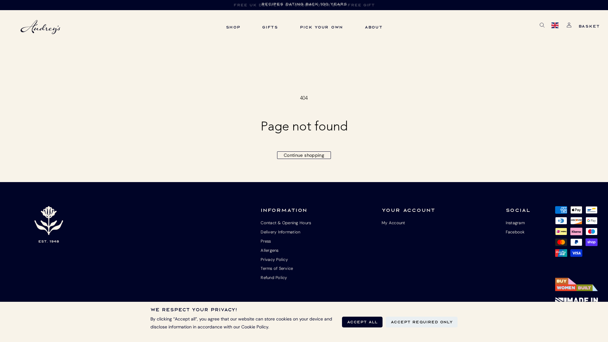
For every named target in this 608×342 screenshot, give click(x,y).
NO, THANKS (244, 242)
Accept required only (422, 322)
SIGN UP (244, 222)
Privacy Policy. (257, 262)
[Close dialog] (416, 109)
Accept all (362, 322)
